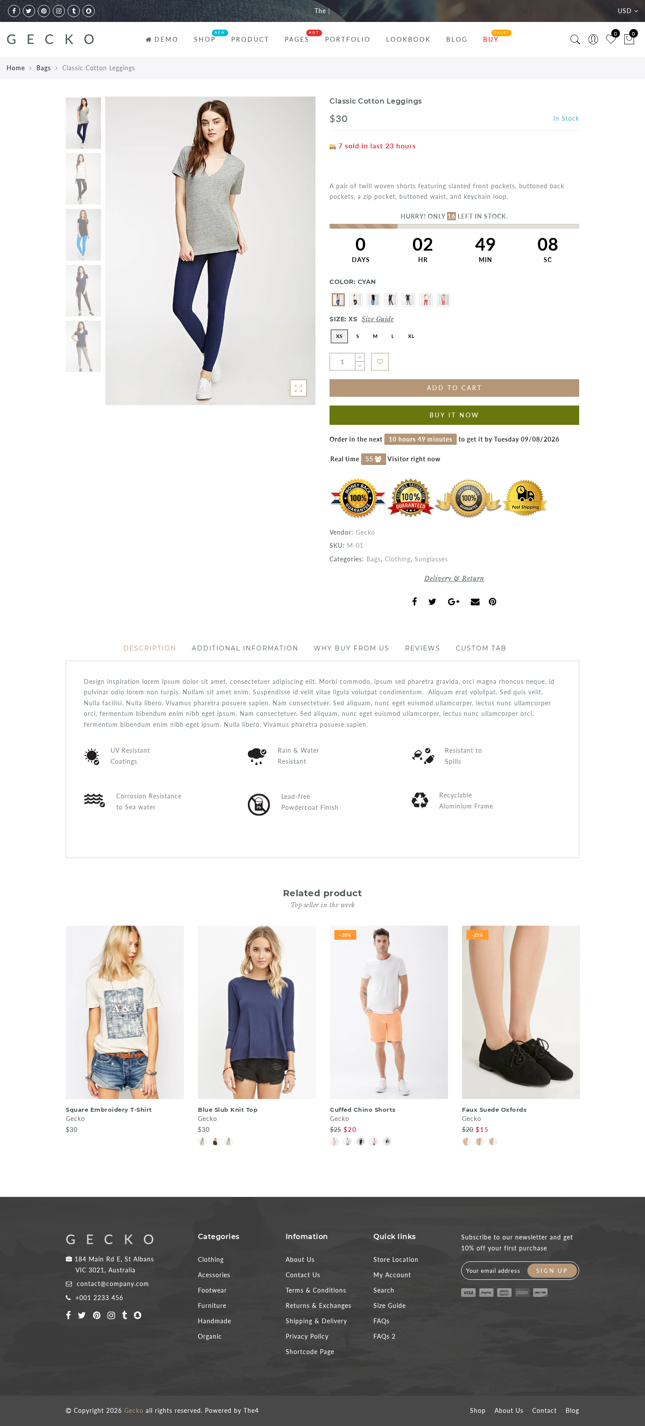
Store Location (396, 1259)
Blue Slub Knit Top (228, 1109)
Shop (478, 1410)
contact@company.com (113, 1283)
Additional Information (245, 648)
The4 (251, 1410)
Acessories (214, 1275)
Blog (457, 39)
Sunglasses (431, 559)
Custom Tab (481, 648)
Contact (544, 1410)
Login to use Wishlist (380, 361)
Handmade (214, 1321)
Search (383, 1290)
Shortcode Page (310, 1351)
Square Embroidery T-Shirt (109, 1109)
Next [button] (288, 256)
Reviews (423, 648)
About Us (300, 1259)
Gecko (365, 532)
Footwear (212, 1290)
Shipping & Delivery (316, 1321)
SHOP (205, 39)
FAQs (381, 1321)
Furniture (212, 1305)
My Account (392, 1275)
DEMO (166, 39)
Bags (43, 68)
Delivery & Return (454, 578)
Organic (210, 1336)
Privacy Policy (307, 1336)
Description (149, 648)
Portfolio (348, 39)
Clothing (398, 559)
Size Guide (378, 319)
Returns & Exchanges (318, 1305)
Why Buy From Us (352, 648)
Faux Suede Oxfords (494, 1109)
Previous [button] (121, 256)
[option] (210, 251)
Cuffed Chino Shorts (363, 1109)
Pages (297, 39)
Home (16, 68)
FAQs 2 (384, 1336)
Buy (491, 39)
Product (250, 39)
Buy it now (455, 415)
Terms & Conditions (316, 1290)
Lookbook (408, 39)
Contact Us (303, 1275)
